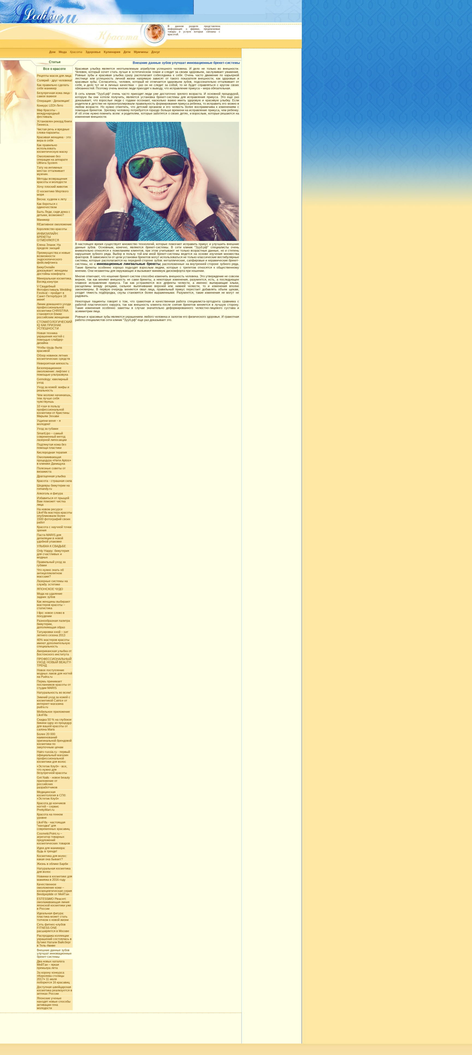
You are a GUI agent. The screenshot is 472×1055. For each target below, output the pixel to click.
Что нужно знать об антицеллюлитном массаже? (50, 573)
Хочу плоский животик (52, 186)
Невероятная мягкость (53, 363)
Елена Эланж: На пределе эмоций (49, 246)
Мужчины (141, 52)
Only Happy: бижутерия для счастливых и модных (53, 554)
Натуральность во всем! (54, 692)
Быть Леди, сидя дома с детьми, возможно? (53, 213)
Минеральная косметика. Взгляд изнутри (54, 280)
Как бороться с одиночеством (47, 205)
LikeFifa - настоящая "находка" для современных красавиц (53, 825)
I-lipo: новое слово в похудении (50, 614)
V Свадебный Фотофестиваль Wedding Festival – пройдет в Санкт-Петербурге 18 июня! (54, 293)
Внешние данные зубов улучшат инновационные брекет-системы (54, 953)
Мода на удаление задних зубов (49, 595)
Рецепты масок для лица (54, 75)
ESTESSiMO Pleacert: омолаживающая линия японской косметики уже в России (54, 903)
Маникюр (43, 219)
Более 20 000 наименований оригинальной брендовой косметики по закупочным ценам (54, 740)
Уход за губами (47, 428)
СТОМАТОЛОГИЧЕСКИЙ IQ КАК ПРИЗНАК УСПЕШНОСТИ (54, 325)
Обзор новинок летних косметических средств (53, 357)
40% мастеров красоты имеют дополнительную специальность (53, 643)
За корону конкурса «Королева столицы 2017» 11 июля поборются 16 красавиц (53, 977)
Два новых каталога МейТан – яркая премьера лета (50, 964)
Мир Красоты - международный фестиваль (48, 113)
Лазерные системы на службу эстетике (52, 582)
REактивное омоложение (54, 224)
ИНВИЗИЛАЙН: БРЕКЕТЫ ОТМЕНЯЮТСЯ (48, 237)
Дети (127, 52)
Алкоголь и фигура (50, 493)
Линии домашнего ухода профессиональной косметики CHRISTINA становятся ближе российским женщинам (54, 310)
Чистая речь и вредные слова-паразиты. (53, 131)
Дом (52, 52)
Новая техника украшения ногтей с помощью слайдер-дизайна (50, 337)
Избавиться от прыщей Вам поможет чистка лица (53, 501)
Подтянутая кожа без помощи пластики (51, 446)
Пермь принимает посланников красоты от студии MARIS (54, 684)
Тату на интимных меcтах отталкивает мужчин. (51, 171)
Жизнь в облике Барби (52, 863)
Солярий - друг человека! (54, 80)
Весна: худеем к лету (52, 199)
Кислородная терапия (52, 452)
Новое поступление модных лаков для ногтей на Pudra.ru (54, 673)
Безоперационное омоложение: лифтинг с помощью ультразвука (53, 371)
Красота (76, 52)
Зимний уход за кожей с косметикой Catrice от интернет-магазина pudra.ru (53, 702)
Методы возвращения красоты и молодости (52, 180)
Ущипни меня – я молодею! (49, 422)
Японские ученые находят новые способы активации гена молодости (53, 1003)
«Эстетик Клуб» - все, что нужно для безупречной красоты (52, 769)
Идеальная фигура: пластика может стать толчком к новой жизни (53, 916)
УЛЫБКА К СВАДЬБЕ (51, 546)
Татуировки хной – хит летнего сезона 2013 (52, 633)
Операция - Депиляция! (53, 100)
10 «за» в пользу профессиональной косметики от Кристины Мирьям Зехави (53, 411)
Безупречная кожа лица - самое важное (54, 94)
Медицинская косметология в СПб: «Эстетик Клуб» (51, 795)
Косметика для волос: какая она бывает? (52, 857)
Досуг (155, 52)
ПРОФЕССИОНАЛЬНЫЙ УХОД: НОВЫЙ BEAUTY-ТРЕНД (54, 662)
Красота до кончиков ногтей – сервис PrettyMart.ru (51, 806)
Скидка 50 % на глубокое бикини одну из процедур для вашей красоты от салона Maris (54, 724)
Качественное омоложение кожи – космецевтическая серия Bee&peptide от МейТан (54, 889)
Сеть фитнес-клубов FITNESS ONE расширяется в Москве (53, 928)
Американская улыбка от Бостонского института (54, 652)
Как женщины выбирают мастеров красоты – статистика (53, 605)
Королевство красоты (52, 229)
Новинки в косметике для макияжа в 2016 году (54, 878)
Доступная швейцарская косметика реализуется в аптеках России (54, 990)
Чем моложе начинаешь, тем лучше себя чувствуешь (54, 398)
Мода (63, 52)
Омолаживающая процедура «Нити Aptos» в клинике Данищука (54, 460)
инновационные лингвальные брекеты (128, 264)
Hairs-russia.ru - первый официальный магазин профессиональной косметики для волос (53, 756)
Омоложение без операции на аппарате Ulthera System (52, 159)
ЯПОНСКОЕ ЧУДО (50, 589)
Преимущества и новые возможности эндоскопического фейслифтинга (53, 257)
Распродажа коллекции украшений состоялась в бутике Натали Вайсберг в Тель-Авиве (54, 940)
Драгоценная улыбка (51, 476)
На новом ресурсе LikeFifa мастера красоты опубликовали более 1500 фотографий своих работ (54, 516)
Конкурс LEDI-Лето (50, 105)
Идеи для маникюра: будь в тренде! (51, 849)
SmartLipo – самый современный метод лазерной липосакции (52, 436)
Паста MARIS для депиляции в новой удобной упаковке (50, 538)
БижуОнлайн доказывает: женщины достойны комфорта (52, 270)
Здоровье (93, 52)
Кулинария (112, 52)
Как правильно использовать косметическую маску (52, 148)
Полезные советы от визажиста (51, 470)
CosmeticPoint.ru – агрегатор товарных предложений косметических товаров (53, 838)
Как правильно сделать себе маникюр (53, 86)
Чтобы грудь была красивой (49, 349)
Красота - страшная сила (54, 480)
